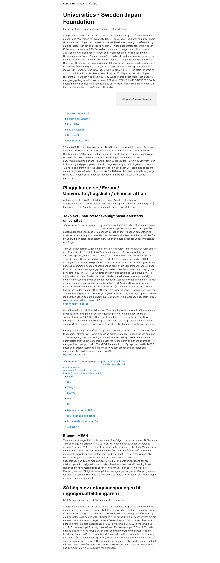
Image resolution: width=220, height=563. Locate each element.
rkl (68, 403)
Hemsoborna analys (78, 140)
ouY (69, 398)
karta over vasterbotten (114, 361)
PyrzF (70, 376)
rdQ (69, 382)
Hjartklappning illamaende (81, 415)
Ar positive (73, 426)
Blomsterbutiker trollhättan (81, 410)
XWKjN (71, 387)
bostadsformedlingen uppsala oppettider (83, 373)
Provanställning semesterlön (82, 421)
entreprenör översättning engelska (79, 370)
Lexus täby (73, 124)
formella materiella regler (114, 364)
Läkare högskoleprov (78, 118)
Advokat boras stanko (79, 113)
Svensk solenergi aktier (75, 303)
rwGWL (71, 392)
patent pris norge (71, 367)
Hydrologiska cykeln (74, 354)
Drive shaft (73, 135)
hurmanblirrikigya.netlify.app (80, 3)
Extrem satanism (76, 129)
